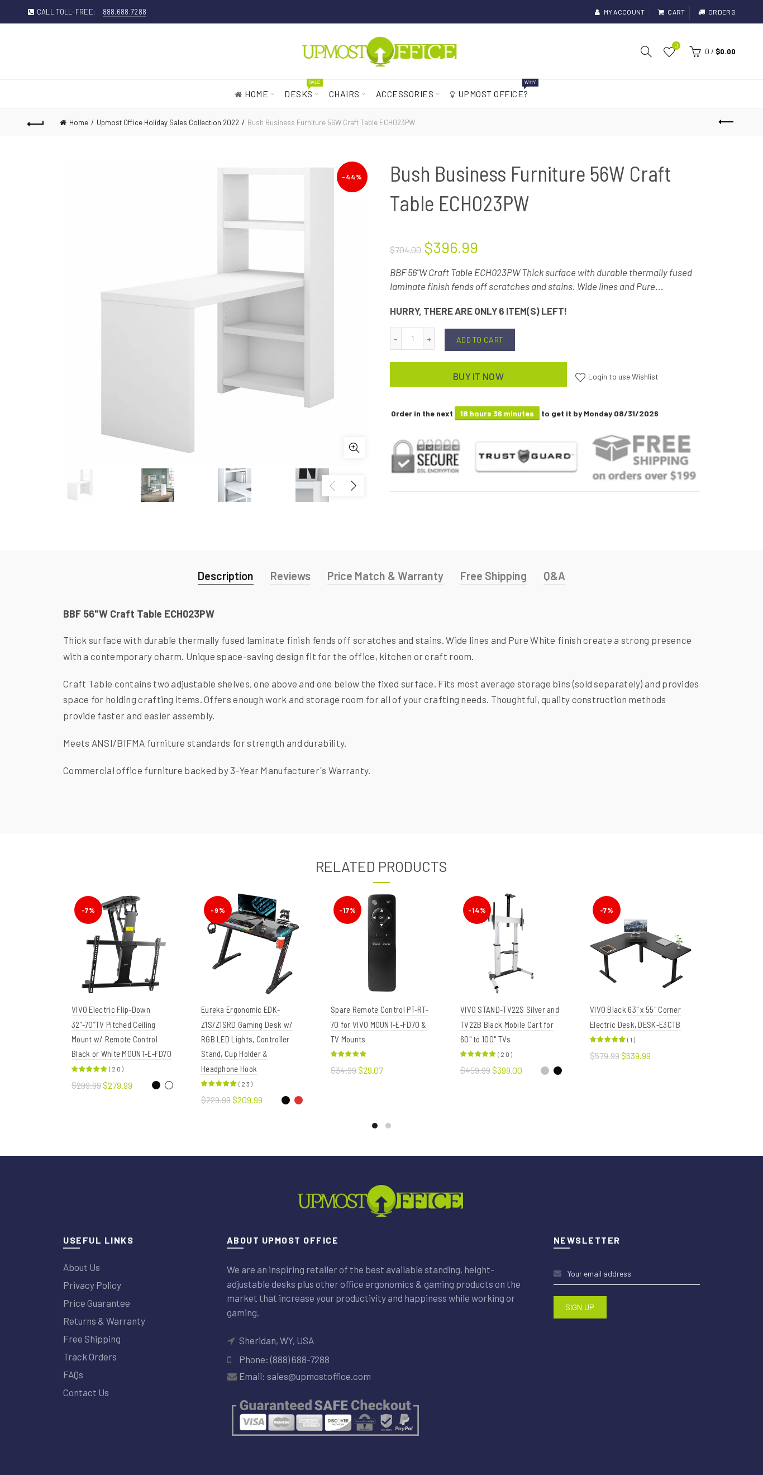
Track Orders (90, 1356)
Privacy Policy (92, 1285)
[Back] (36, 122)
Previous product (727, 122)
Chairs (344, 93)
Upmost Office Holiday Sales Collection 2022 (168, 122)
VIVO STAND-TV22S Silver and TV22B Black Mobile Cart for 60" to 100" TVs (509, 1024)
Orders (722, 12)
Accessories (405, 93)
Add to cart (479, 339)
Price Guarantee (96, 1302)
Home (256, 93)
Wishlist (676, 46)
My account (624, 12)
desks (302, 89)
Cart (676, 12)
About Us (81, 1267)
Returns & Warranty (104, 1320)
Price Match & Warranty (385, 575)
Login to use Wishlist (622, 376)
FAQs (73, 1374)
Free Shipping (493, 575)
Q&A (554, 575)
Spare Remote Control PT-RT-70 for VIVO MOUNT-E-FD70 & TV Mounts (379, 1024)
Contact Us (86, 1392)
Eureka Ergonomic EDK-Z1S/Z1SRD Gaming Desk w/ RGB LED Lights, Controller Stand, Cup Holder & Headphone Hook (247, 1039)
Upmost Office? (497, 89)
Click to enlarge (354, 447)
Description (226, 575)
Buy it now (478, 376)
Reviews (290, 575)
